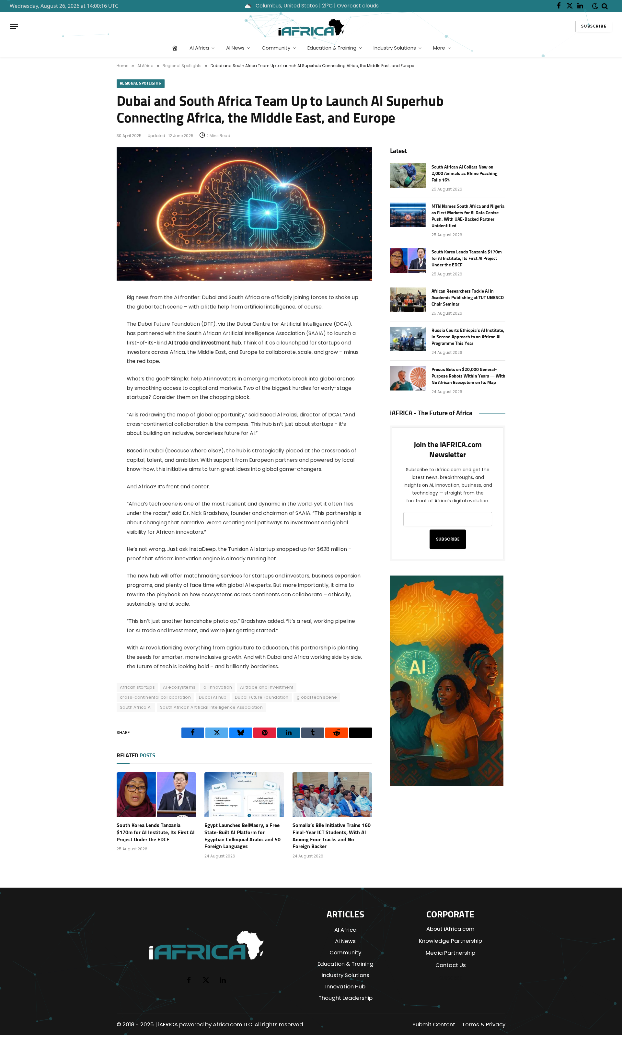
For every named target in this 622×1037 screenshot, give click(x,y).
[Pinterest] (93, 363)
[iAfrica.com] (311, 26)
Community (276, 47)
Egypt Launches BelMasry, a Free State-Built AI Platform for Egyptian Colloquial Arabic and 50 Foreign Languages (242, 836)
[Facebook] (93, 314)
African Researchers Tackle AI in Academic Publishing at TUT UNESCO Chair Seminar (468, 298)
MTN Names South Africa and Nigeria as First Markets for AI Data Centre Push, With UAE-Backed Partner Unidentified (468, 216)
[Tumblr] (93, 396)
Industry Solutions (395, 47)
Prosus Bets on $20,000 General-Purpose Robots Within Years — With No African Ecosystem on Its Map (468, 376)
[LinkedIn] (93, 380)
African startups (137, 687)
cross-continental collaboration (155, 697)
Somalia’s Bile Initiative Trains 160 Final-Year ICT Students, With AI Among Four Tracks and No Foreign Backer (332, 836)
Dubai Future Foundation (262, 697)
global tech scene (317, 697)
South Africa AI (136, 707)
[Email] (93, 347)
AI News (235, 47)
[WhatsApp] (93, 430)
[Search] (604, 6)
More (439, 47)
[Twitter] (93, 330)
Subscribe (593, 26)
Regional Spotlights (140, 84)
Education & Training (331, 47)
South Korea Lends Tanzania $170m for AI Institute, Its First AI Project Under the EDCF (156, 832)
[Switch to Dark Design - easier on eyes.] (593, 6)
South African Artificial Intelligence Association (211, 707)
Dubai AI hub (213, 697)
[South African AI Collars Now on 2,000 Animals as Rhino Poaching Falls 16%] (408, 175)
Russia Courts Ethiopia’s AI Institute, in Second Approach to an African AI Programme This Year (468, 337)
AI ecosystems (179, 687)
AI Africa (199, 47)
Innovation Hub (345, 986)
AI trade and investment (266, 687)
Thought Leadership (345, 998)
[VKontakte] (93, 413)
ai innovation (217, 687)
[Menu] (14, 26)
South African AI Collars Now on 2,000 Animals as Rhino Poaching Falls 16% (464, 173)
